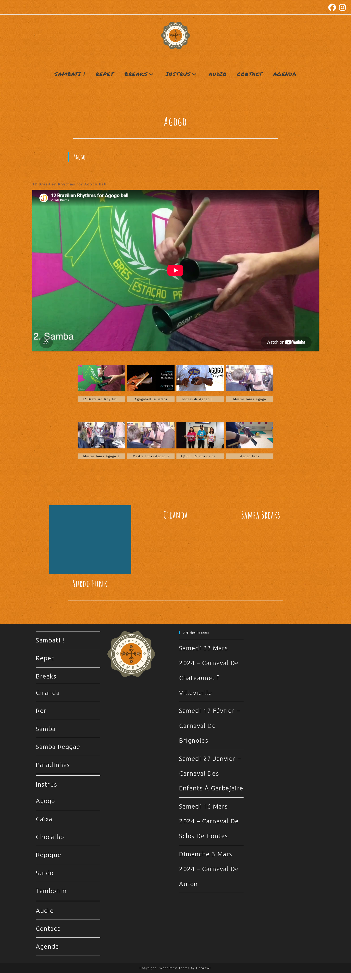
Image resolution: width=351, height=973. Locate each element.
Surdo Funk (90, 583)
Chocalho (50, 836)
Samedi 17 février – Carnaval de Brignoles (209, 725)
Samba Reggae (58, 746)
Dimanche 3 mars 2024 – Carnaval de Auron (209, 869)
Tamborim (51, 890)
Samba (46, 728)
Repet (45, 658)
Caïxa (44, 818)
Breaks (46, 676)
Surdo (45, 872)
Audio (45, 910)
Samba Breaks (261, 515)
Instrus (46, 784)
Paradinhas (53, 764)
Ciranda (175, 515)
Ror (41, 710)
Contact (48, 928)
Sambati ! (50, 640)
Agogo (45, 800)
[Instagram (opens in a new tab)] (342, 7)
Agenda (47, 946)
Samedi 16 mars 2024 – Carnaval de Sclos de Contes (209, 821)
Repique (48, 854)
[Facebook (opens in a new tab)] (332, 7)
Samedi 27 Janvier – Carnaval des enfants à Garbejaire (211, 773)
